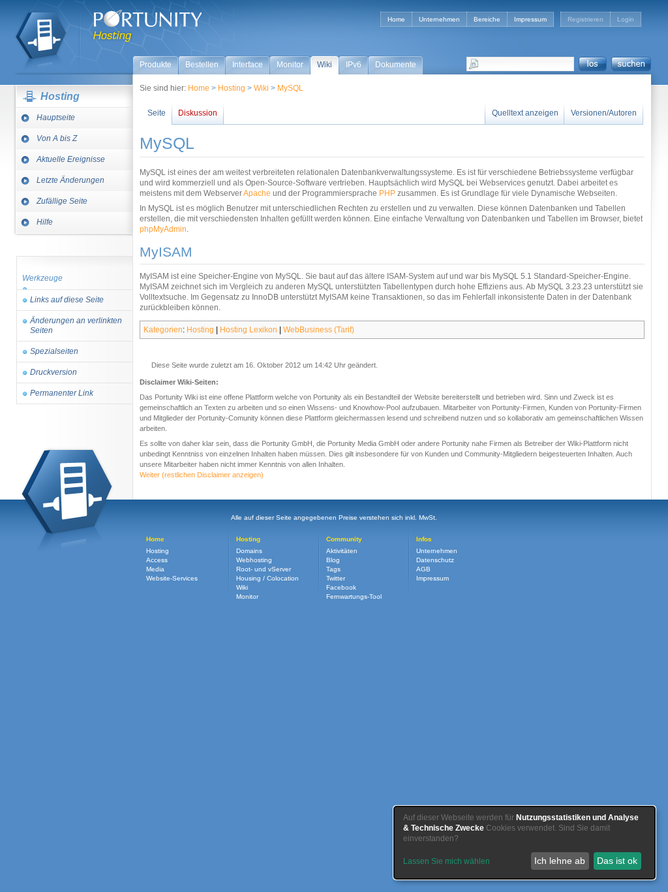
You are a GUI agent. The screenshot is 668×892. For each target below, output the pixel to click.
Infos (424, 539)
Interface (247, 64)
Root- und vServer (263, 569)
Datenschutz (435, 560)
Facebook (341, 587)
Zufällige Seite (62, 201)
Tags (333, 569)
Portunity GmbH (147, 18)
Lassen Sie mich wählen (446, 861)
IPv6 (353, 64)
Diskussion (197, 113)
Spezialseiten (54, 351)
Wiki (324, 64)
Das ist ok (617, 860)
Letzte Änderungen (70, 180)
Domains (249, 550)
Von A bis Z (57, 138)
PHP (387, 193)
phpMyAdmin (163, 229)
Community (344, 539)
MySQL (290, 88)
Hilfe (45, 222)
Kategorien (163, 329)
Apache (257, 193)
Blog (333, 560)
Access (157, 560)
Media (155, 569)
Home (396, 19)
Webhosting (254, 560)
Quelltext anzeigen (525, 113)
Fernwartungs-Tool (354, 596)
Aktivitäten (341, 550)
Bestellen (202, 64)
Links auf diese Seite (67, 299)
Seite (156, 113)
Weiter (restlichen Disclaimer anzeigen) (202, 475)
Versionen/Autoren (604, 113)
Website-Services (172, 578)
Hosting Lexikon (248, 329)
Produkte (156, 64)
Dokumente (395, 64)
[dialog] (524, 842)
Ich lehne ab (559, 860)
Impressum (530, 19)
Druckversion (53, 372)
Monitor (290, 64)
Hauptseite (56, 117)
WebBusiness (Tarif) (318, 329)
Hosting (41, 33)
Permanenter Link (61, 393)
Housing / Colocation (267, 578)
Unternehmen (439, 19)
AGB (423, 569)
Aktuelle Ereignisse (71, 159)
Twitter (335, 578)
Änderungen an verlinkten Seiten (76, 325)
